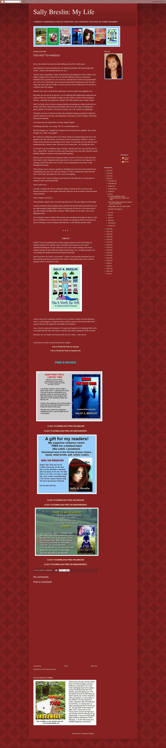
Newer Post (37, 666)
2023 (108, 178)
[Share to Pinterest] (68, 570)
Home (66, 666)
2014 (108, 250)
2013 (108, 253)
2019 (108, 237)
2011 (108, 258)
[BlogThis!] (62, 570)
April (109, 218)
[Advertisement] (65, 648)
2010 (108, 260)
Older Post (94, 666)
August (110, 191)
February (111, 223)
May (109, 215)
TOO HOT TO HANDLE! (115, 209)
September (111, 189)
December (111, 181)
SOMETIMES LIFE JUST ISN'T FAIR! (119, 206)
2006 (108, 266)
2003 (108, 274)
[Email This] (60, 570)
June (109, 212)
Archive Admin (126, 158)
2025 (108, 173)
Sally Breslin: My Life (63, 11)
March (110, 220)
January (110, 225)
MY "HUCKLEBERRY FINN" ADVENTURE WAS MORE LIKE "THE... (118, 198)
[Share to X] (64, 570)
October (110, 186)
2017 (108, 242)
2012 (108, 255)
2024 (108, 176)
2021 (108, 231)
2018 (108, 239)
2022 (108, 229)
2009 (108, 263)
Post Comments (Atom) (49, 669)
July (109, 194)
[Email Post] (56, 570)
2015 (108, 247)
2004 (108, 271)
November (111, 183)
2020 (108, 234)
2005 (108, 268)
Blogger (91, 733)
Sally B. (126, 162)
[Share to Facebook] (66, 570)
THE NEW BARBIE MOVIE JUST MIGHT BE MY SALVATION (120, 203)
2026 (108, 170)
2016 (108, 245)
